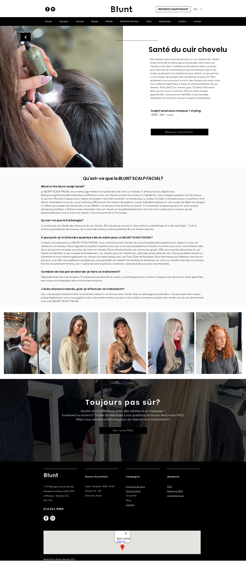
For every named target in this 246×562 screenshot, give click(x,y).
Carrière (130, 505)
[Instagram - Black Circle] (53, 9)
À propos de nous (135, 486)
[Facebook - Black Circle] (47, 9)
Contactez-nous (175, 495)
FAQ (169, 486)
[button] (63, 21)
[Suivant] (26, 37)
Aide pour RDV (175, 491)
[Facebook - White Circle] (46, 518)
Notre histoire (133, 491)
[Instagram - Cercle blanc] (52, 518)
